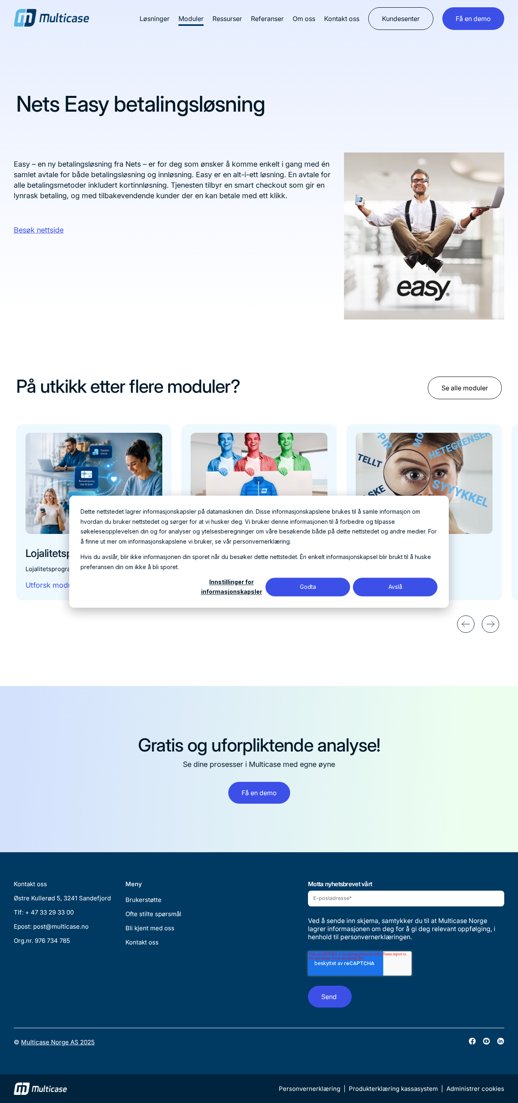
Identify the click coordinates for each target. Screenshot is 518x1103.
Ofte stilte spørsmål (153, 914)
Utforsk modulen (53, 585)
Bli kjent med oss (149, 928)
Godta (308, 586)
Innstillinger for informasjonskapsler (231, 586)
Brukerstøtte (143, 900)
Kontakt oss (341, 19)
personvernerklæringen (375, 937)
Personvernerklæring (309, 1088)
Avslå (395, 586)
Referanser (267, 19)
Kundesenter (401, 19)
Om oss (304, 19)
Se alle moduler (465, 388)
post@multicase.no (61, 926)
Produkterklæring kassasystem (393, 1088)
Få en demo (473, 19)
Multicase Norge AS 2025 (58, 1042)
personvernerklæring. (262, 541)
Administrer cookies (475, 1088)
